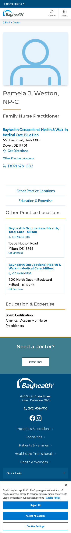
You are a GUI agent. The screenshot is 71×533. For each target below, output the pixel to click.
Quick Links (14, 473)
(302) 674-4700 (37, 408)
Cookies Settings (35, 526)
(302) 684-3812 (21, 237)
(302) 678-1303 (20, 166)
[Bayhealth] (13, 13)
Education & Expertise (35, 200)
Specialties (34, 437)
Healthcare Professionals (34, 454)
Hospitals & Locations (33, 429)
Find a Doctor (12, 22)
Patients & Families (34, 445)
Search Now (35, 361)
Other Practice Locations (18, 158)
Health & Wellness (34, 462)
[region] (35, 507)
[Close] (66, 485)
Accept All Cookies (35, 515)
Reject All (35, 505)
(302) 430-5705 (21, 273)
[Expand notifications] (24, 4)
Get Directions (17, 151)
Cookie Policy (53, 497)
